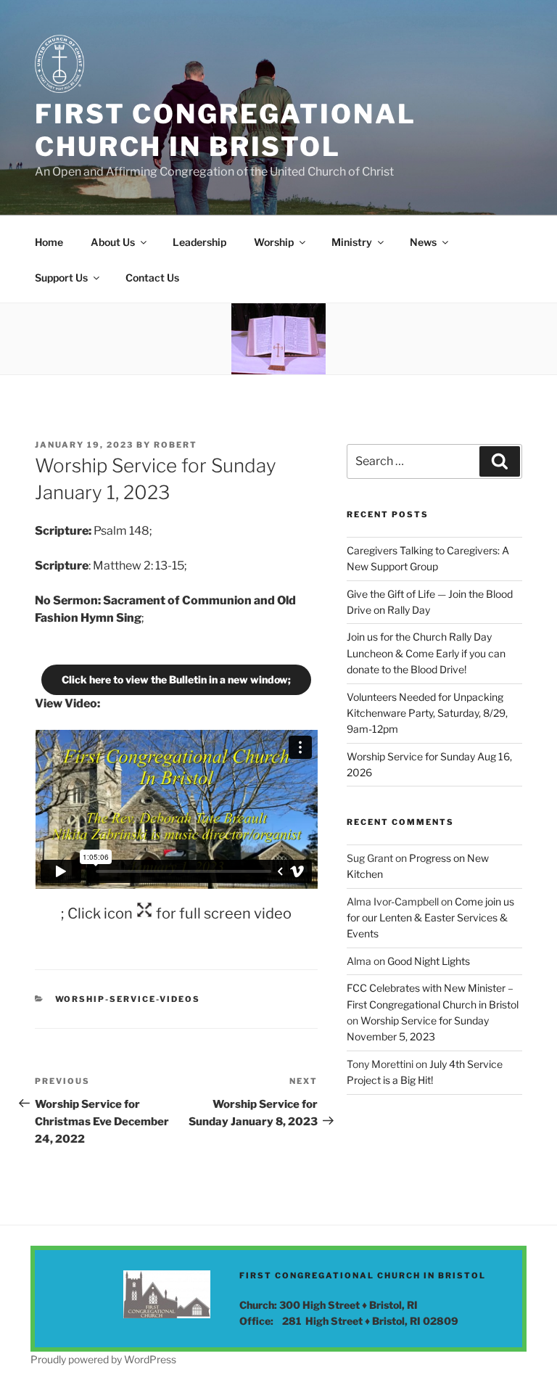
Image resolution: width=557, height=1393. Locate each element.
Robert (175, 445)
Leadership (199, 242)
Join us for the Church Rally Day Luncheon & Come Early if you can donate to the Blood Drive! (426, 652)
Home (49, 242)
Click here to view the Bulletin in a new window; (176, 679)
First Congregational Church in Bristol (225, 130)
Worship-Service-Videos (128, 999)
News (423, 242)
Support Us (61, 277)
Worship (274, 242)
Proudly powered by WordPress (103, 1359)
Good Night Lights (428, 961)
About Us (113, 242)
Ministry (351, 242)
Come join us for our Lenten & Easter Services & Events (430, 917)
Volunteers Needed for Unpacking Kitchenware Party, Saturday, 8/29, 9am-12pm (427, 713)
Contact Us (152, 277)
